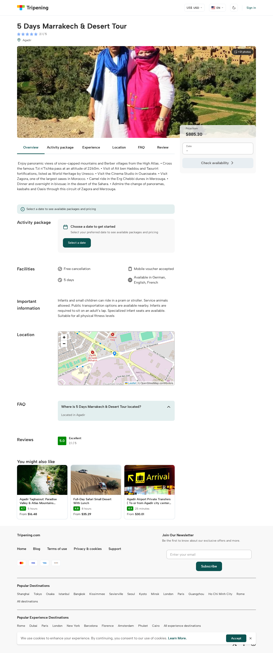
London (168, 594)
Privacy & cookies (88, 549)
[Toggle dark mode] (234, 8)
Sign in (251, 8)
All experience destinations (182, 626)
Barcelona (90, 626)
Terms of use (57, 549)
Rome (241, 594)
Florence (108, 626)
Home (21, 549)
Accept (236, 638)
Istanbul (64, 594)
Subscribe (209, 566)
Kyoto (143, 594)
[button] (114, 354)
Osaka (50, 594)
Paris (181, 594)
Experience (91, 147)
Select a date (77, 243)
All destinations (27, 601)
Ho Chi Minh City (220, 594)
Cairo (156, 626)
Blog (36, 549)
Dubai (33, 626)
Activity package (60, 147)
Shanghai (23, 594)
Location (119, 147)
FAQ (141, 147)
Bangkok (79, 594)
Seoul (131, 594)
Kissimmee (97, 594)
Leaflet (132, 383)
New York (73, 626)
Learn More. (177, 638)
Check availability (215, 163)
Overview (30, 147)
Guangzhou (196, 594)
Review (162, 147)
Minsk (155, 594)
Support (115, 549)
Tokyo (38, 594)
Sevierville (116, 594)
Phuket (143, 626)
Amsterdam (126, 626)
